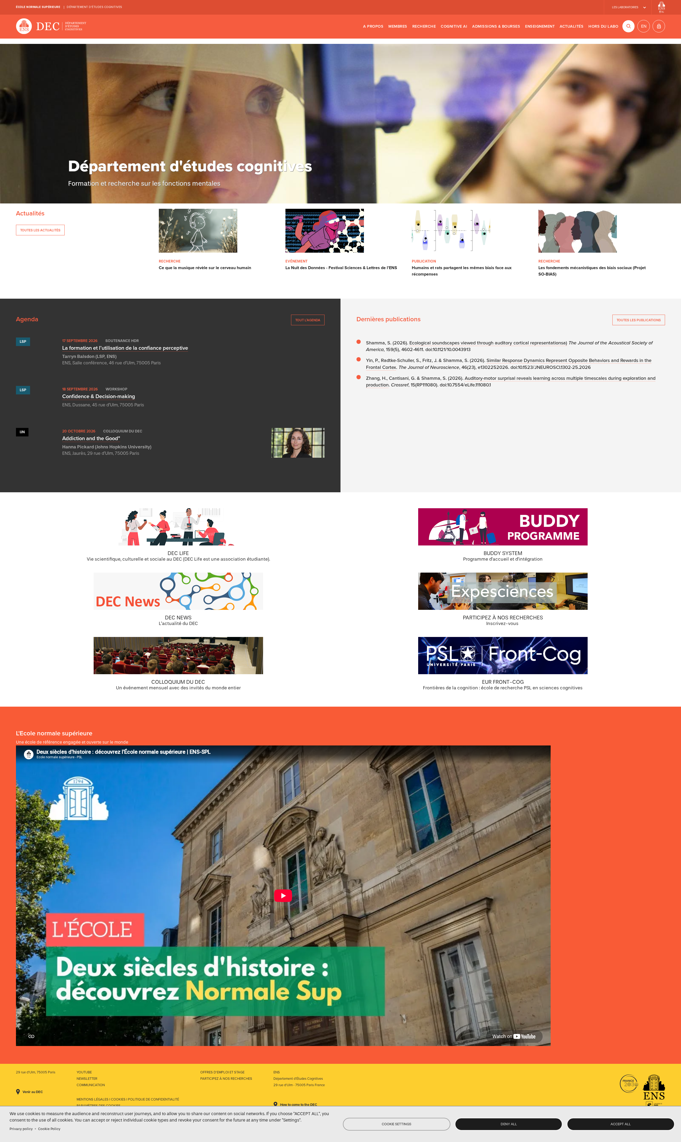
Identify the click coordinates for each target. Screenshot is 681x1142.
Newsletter (87, 1079)
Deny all (509, 1124)
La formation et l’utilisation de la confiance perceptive (125, 348)
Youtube (84, 1072)
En (643, 26)
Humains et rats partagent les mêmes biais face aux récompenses (462, 271)
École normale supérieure (38, 7)
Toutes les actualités (40, 230)
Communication (91, 1085)
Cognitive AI (454, 26)
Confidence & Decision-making (98, 396)
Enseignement (540, 26)
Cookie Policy (49, 1129)
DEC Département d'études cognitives (51, 27)
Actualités (571, 26)
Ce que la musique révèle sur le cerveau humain (205, 267)
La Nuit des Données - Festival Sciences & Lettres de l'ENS (341, 267)
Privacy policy (21, 1129)
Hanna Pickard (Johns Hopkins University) (106, 447)
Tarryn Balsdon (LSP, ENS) (89, 356)
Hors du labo (603, 26)
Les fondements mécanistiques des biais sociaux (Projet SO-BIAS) (592, 271)
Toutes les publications (639, 320)
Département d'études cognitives (94, 7)
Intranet (659, 26)
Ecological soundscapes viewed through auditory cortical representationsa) (488, 343)
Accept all (621, 1124)
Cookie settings (396, 1124)
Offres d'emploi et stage (222, 1072)
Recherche (424, 26)
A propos (373, 26)
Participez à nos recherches (226, 1079)
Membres (397, 26)
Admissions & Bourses (496, 26)
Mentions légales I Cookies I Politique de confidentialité (128, 1099)
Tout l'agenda (307, 320)
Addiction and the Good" (91, 438)
